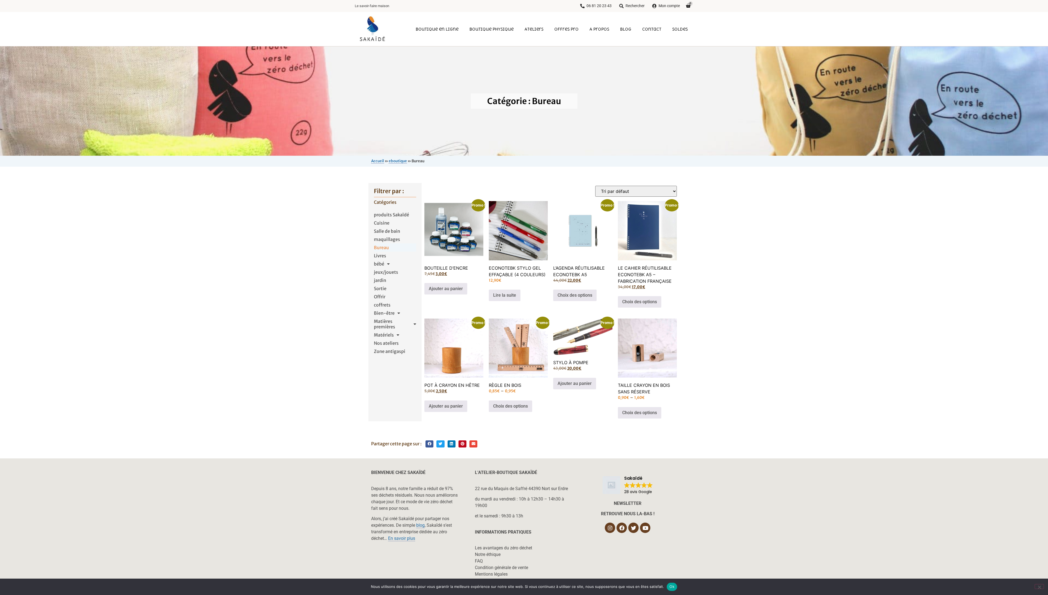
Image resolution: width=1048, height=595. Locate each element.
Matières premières (384, 324)
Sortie (380, 288)
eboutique (398, 161)
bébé (379, 264)
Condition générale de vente (501, 567)
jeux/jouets (386, 272)
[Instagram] (610, 528)
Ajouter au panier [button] (446, 288)
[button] (429, 444)
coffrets (382, 305)
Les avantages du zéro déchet (503, 547)
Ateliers (534, 28)
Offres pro (566, 28)
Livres (380, 255)
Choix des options (575, 295)
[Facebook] (622, 528)
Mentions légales (491, 574)
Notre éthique (488, 554)
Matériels (384, 335)
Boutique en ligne (437, 28)
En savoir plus (401, 538)
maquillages (387, 239)
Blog (625, 28)
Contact (651, 28)
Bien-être (384, 313)
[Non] (1039, 586)
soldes (680, 28)
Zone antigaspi (389, 351)
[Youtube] (645, 528)
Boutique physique (491, 28)
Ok (671, 586)
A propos (599, 28)
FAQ (479, 561)
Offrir (379, 296)
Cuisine (381, 223)
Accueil (377, 161)
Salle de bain (387, 231)
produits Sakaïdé (391, 214)
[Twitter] (633, 528)
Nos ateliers (386, 343)
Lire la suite (504, 295)
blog (420, 525)
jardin (380, 280)
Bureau (381, 247)
